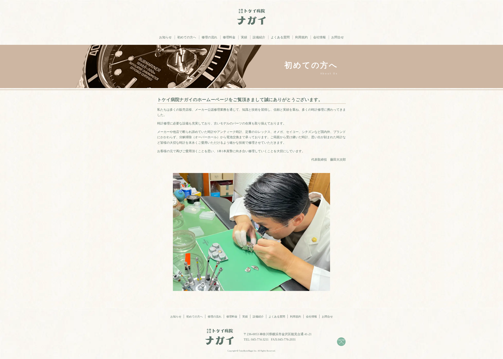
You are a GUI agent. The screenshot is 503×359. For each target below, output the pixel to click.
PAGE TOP (341, 342)
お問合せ (337, 37)
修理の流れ (209, 37)
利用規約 (301, 37)
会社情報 (319, 37)
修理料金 (229, 37)
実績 (244, 37)
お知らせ (165, 37)
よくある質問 (280, 37)
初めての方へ (186, 37)
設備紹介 (259, 37)
